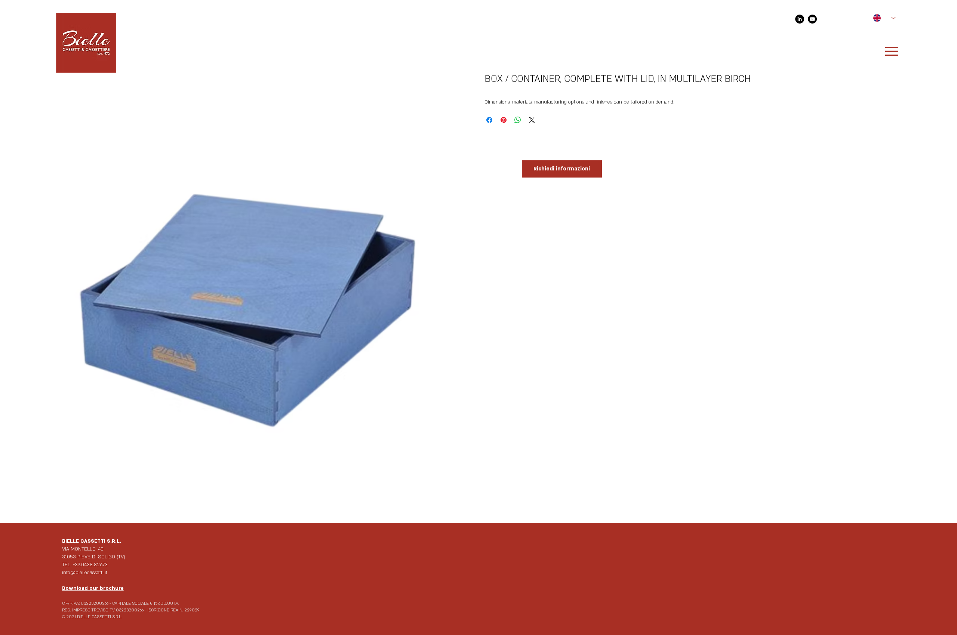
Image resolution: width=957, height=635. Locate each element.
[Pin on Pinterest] (503, 119)
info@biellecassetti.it (84, 572)
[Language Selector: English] (881, 18)
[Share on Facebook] (489, 119)
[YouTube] (812, 19)
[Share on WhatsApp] (517, 119)
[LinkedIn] (799, 19)
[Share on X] (531, 119)
